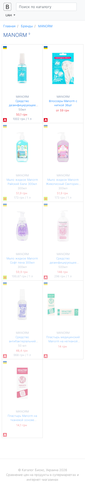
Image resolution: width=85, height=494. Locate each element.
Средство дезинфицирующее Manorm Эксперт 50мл (22, 105)
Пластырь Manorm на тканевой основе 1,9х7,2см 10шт (22, 420)
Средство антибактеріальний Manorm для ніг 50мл (22, 341)
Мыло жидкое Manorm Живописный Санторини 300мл (63, 184)
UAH (9, 15)
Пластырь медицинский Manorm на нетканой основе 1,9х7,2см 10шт (63, 341)
